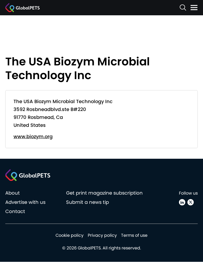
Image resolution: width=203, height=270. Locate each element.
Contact (15, 211)
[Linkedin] (182, 202)
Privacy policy (102, 235)
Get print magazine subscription (104, 193)
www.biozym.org (33, 136)
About (12, 193)
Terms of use (134, 235)
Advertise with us (25, 202)
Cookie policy (70, 235)
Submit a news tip (87, 202)
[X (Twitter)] (190, 202)
